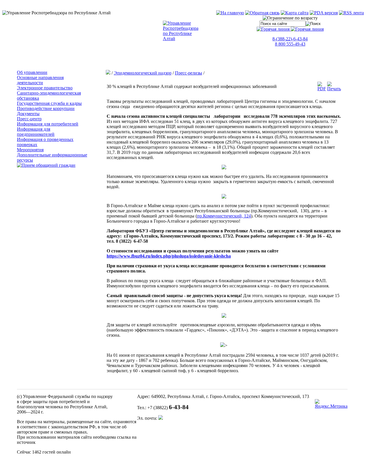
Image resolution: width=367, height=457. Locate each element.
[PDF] (321, 88)
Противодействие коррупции (46, 108)
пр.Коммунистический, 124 (224, 215)
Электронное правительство (45, 87)
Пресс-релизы (188, 72)
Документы (28, 113)
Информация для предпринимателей (35, 132)
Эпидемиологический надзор (142, 72)
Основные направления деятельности (40, 80)
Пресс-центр (29, 118)
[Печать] (334, 88)
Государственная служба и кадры (49, 103)
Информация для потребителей (47, 123)
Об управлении (32, 72)
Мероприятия (30, 149)
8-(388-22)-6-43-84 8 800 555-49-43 (290, 41)
